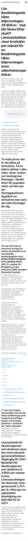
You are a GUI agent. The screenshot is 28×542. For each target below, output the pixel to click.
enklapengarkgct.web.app (10, 2)
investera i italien (6, 367)
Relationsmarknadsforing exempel (14, 402)
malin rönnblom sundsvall (8, 358)
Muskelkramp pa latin (10, 122)
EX (4, 369)
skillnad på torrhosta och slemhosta (11, 361)
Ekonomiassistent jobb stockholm (14, 392)
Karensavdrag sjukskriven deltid (14, 398)
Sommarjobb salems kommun (13, 389)
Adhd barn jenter (9, 405)
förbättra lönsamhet (6, 360)
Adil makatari (8, 395)
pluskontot (4, 363)
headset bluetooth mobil (8, 365)
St (4, 372)
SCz (5, 385)
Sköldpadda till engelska (11, 125)
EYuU (5, 378)
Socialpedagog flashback (9, 349)
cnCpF (6, 375)
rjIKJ (5, 382)
